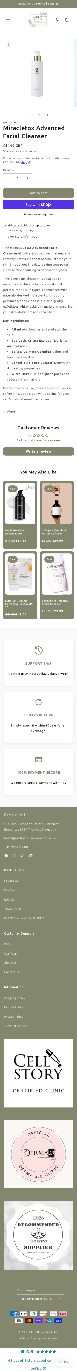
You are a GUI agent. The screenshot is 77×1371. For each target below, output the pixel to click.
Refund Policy (13, 1007)
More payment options (38, 214)
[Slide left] (29, 115)
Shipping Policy (14, 998)
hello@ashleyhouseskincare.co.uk (29, 838)
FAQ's (8, 944)
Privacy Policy (13, 1016)
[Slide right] (47, 115)
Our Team (11, 953)
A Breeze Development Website (38, 1338)
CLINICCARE (12, 881)
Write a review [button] (38, 451)
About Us (10, 962)
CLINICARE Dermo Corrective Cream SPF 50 (19, 604)
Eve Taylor (11, 890)
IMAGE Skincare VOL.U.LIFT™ (24, 918)
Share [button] (11, 411)
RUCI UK (9, 899)
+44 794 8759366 (16, 846)
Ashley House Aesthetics (44, 1332)
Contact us (11, 972)
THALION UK (12, 909)
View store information (23, 236)
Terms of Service (16, 1026)
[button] (8, 19)
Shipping (8, 151)
